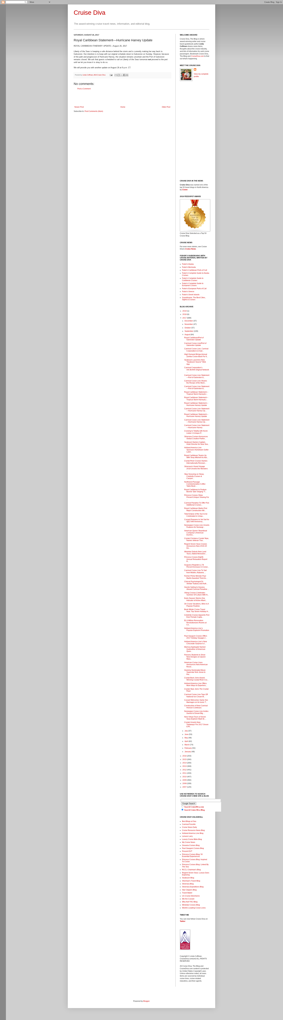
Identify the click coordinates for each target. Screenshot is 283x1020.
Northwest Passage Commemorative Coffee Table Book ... (194, 484)
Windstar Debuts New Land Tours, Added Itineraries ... (195, 553)
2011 (184, 773)
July (186, 731)
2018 (184, 314)
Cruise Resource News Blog (193, 830)
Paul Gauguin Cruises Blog (193, 848)
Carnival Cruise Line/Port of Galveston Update (195, 344)
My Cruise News (188, 842)
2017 (184, 318)
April (187, 741)
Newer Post (79, 107)
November (189, 324)
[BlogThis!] (118, 75)
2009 (184, 780)
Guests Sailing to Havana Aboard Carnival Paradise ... (196, 588)
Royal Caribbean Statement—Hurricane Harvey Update (196, 404)
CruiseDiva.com (197, 56)
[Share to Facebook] (124, 75)
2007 (184, 787)
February (188, 748)
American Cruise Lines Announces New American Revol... (196, 664)
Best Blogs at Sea (189, 821)
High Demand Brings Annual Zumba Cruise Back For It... (196, 355)
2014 (184, 763)
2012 (184, 770)
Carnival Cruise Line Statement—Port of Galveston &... (196, 376)
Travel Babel (187, 893)
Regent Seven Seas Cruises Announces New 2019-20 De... (195, 546)
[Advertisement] (122, 97)
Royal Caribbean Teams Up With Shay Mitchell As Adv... (196, 456)
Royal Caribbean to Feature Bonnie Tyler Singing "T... (195, 491)
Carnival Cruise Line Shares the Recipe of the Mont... (195, 382)
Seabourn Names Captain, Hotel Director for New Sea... (196, 443)
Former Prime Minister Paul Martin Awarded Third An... (195, 577)
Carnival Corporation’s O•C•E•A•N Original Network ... (196, 370)
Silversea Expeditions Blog (193, 887)
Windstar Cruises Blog (191, 905)
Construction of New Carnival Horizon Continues (196, 707)
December (189, 321)
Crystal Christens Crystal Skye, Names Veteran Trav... (196, 539)
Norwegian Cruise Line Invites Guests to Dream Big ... (196, 712)
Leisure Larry (187, 836)
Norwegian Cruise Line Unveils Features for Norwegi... (196, 526)
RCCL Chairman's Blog (191, 870)
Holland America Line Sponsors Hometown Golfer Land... (196, 450)
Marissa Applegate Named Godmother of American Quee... (194, 649)
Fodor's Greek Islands (190, 295)
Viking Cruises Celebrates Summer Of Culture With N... (196, 594)
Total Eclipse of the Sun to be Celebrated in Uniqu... (195, 515)
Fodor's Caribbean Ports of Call (194, 270)
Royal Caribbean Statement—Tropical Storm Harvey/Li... (196, 393)
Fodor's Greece (188, 291)
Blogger (146, 1001)
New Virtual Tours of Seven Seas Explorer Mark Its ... (195, 718)
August (188, 335)
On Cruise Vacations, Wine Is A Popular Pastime (196, 605)
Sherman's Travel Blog (191, 881)
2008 (184, 783)
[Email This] (115, 75)
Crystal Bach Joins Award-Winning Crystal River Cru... (196, 679)
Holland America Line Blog (192, 833)
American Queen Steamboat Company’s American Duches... (195, 533)
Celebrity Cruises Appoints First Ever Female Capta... (196, 616)
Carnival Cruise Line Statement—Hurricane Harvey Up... (196, 410)
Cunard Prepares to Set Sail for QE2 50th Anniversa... (196, 520)
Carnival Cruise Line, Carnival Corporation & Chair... (196, 350)
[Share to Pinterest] (127, 75)
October (188, 328)
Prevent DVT (187, 851)
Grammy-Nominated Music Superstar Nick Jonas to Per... (195, 672)
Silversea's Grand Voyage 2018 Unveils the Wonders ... (196, 468)
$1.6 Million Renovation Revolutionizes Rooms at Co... (195, 622)
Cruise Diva (89, 12)
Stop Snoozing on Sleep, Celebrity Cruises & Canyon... (194, 476)
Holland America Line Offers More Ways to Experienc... (195, 684)
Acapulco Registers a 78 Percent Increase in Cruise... (196, 566)
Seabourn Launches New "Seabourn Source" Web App (195, 362)
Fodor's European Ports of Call (194, 289)
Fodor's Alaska (188, 264)
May (186, 738)
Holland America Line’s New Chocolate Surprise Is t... (195, 643)
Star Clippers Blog (189, 890)
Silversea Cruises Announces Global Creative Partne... (196, 438)
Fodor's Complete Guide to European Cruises (192, 284)
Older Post (166, 107)
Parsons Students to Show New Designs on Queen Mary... (195, 657)
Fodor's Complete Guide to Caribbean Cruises (192, 279)
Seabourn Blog (188, 878)
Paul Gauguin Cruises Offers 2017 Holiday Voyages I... (195, 637)
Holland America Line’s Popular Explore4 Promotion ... (196, 630)
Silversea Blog (188, 884)
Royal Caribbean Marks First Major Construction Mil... (195, 509)
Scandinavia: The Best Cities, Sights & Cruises (193, 299)
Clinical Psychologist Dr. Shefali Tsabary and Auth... (196, 583)
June (187, 734)
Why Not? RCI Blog (190, 902)
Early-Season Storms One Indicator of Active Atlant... (195, 599)
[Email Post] (111, 75)
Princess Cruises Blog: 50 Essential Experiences (192, 855)
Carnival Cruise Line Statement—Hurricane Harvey (196, 426)
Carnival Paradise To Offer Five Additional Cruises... (196, 504)
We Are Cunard (188, 899)
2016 (184, 756)
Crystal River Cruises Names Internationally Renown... (195, 462)
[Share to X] (121, 75)
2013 (184, 766)
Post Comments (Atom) (94, 111)
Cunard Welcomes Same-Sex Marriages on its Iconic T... (196, 701)
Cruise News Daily (189, 827)
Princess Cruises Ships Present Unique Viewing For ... (196, 497)
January (188, 752)
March (187, 745)
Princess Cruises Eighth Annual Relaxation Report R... (195, 559)
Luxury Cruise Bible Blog (192, 839)
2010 (184, 777)
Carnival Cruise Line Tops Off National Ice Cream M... (196, 695)
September (189, 331)
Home (122, 107)
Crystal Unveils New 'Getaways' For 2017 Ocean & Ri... (196, 724)
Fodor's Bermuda (189, 267)
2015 (184, 759)
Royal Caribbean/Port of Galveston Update (194, 339)
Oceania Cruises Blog (191, 845)
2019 (184, 311)
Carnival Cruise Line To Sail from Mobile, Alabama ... (195, 571)
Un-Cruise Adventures (191, 896)
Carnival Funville (189, 824)
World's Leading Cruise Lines (194, 908)
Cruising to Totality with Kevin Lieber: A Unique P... (196, 432)
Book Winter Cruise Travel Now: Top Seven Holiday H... (196, 610)
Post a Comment (84, 89)
